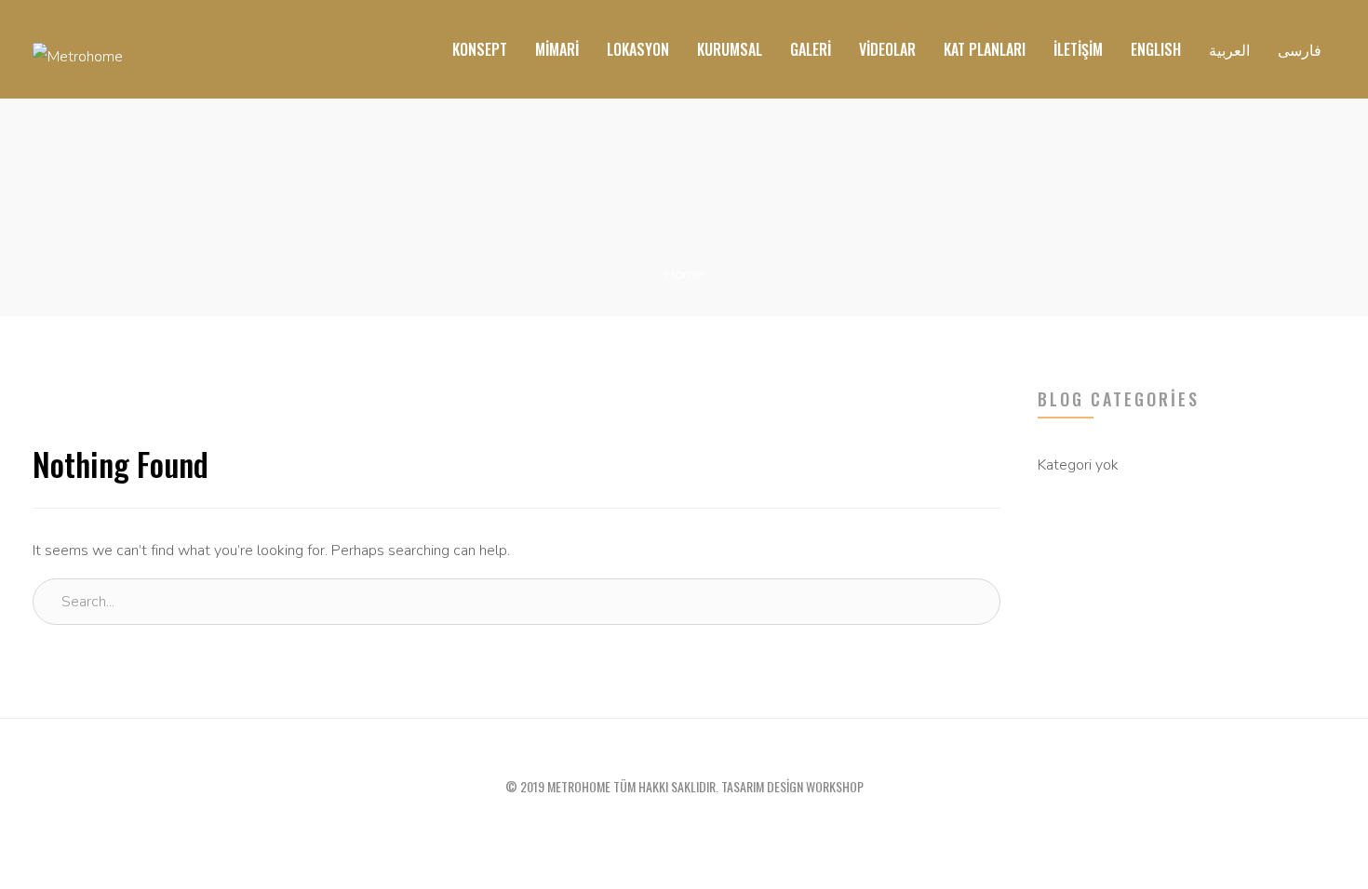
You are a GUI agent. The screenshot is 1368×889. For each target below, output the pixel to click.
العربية (1229, 49)
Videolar (887, 49)
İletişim (1078, 49)
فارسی (1299, 49)
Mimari (557, 49)
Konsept (479, 49)
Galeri (810, 49)
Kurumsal (729, 49)
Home (684, 274)
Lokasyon (638, 49)
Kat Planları (985, 49)
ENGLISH (1156, 49)
